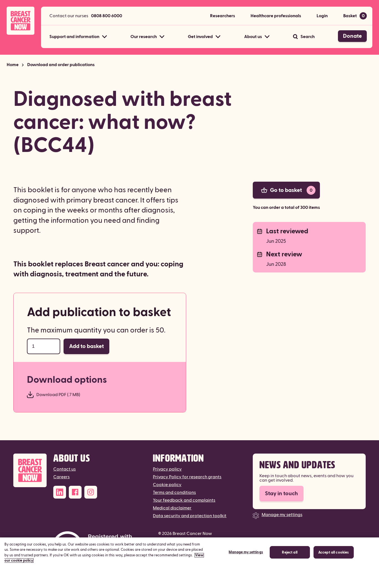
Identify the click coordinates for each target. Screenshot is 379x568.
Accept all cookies (333, 552)
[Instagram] (90, 492)
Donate (352, 36)
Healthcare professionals (276, 16)
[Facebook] (75, 492)
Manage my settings (282, 514)
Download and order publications (61, 64)
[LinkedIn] (59, 492)
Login (322, 16)
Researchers (222, 16)
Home (13, 64)
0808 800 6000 (106, 16)
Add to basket (86, 346)
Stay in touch (281, 493)
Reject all (289, 552)
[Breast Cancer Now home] (20, 21)
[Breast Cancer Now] (30, 470)
